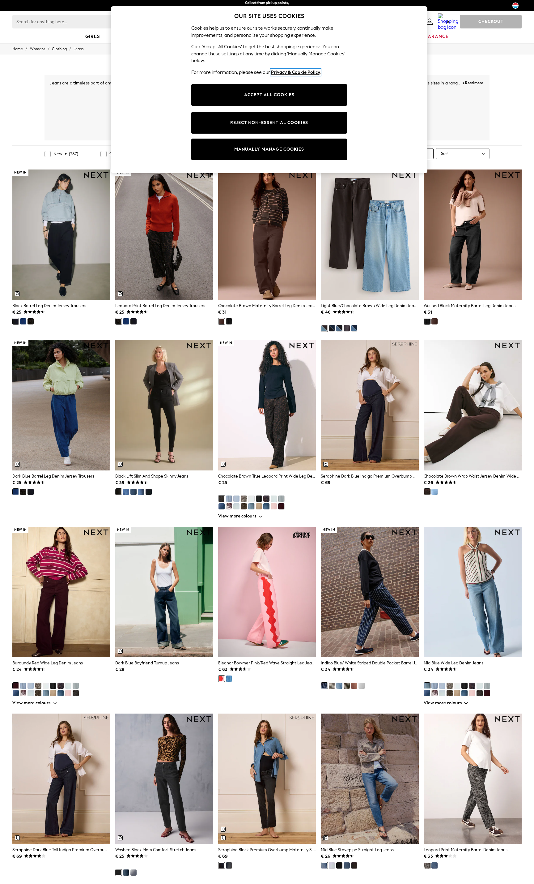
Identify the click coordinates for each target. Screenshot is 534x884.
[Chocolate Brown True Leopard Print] (221, 499)
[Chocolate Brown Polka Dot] (244, 506)
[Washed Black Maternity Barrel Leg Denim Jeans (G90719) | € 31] (473, 235)
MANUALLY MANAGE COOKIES (269, 149)
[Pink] (274, 506)
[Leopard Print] (31, 321)
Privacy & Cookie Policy (295, 72)
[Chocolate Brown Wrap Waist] (427, 492)
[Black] (16, 321)
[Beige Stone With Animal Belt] (259, 506)
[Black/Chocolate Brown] (347, 328)
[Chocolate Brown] (221, 321)
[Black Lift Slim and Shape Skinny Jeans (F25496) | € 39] (164, 405)
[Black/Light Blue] (339, 328)
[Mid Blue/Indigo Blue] (354, 328)
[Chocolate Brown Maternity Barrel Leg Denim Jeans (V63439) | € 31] (267, 235)
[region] (269, 89)
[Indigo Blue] (133, 492)
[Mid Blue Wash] (229, 865)
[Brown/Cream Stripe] (332, 686)
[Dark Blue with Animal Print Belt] (266, 506)
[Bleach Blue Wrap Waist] (434, 492)
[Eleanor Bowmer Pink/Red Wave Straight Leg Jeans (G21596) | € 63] (267, 592)
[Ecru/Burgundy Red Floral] (229, 506)
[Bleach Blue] (236, 506)
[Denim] (229, 679)
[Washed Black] (229, 321)
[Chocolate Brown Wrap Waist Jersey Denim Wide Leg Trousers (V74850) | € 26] (473, 405)
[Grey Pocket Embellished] (281, 499)
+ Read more (473, 82)
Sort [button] (445, 153)
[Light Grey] (332, 865)
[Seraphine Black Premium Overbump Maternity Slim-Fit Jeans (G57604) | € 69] (267, 779)
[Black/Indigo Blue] (332, 328)
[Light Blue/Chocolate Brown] (324, 328)
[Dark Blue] (23, 321)
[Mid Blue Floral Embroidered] (221, 506)
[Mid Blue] (251, 506)
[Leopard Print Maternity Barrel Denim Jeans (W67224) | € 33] (473, 779)
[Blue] (141, 492)
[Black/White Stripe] (347, 686)
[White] (251, 499)
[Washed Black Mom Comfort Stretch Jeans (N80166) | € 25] (164, 779)
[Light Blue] (229, 499)
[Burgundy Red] (281, 506)
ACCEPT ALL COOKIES (269, 94)
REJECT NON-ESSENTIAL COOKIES (269, 122)
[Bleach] (236, 499)
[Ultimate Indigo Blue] (149, 492)
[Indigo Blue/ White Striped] (324, 686)
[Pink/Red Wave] (221, 679)
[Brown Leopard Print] (266, 499)
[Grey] (274, 499)
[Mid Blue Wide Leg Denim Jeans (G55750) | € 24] (473, 592)
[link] (429, 21)
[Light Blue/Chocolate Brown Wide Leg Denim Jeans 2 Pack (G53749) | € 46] (370, 235)
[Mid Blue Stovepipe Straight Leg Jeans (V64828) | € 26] (370, 779)
